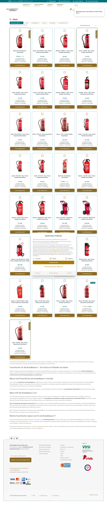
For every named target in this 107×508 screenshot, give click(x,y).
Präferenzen (37, 273)
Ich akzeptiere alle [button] (53, 262)
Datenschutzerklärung (56, 250)
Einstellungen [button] (51, 253)
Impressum (69, 273)
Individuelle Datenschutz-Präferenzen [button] (53, 266)
